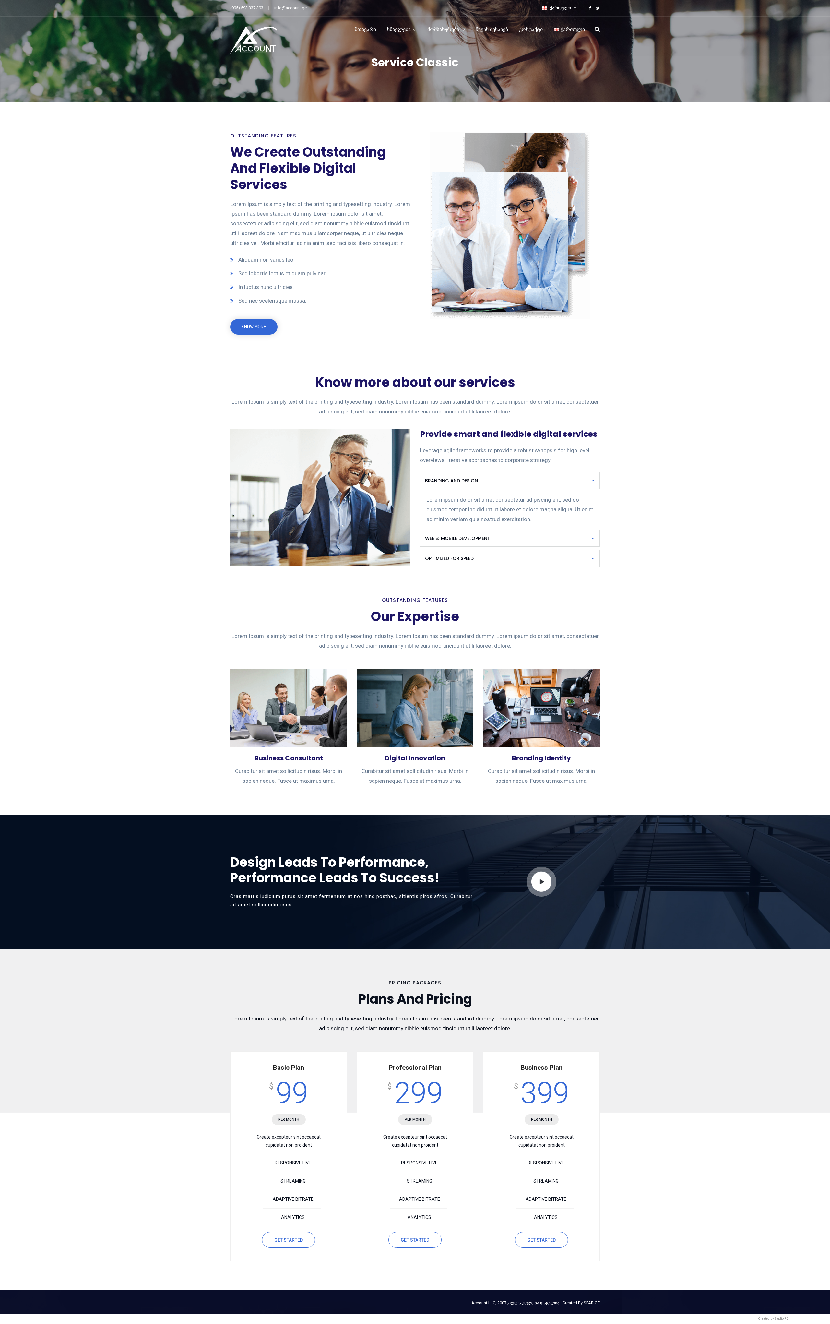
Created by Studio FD (773, 1318)
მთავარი (365, 29)
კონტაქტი (531, 29)
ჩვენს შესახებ (492, 29)
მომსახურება (443, 29)
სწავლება (399, 29)
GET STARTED (288, 1240)
